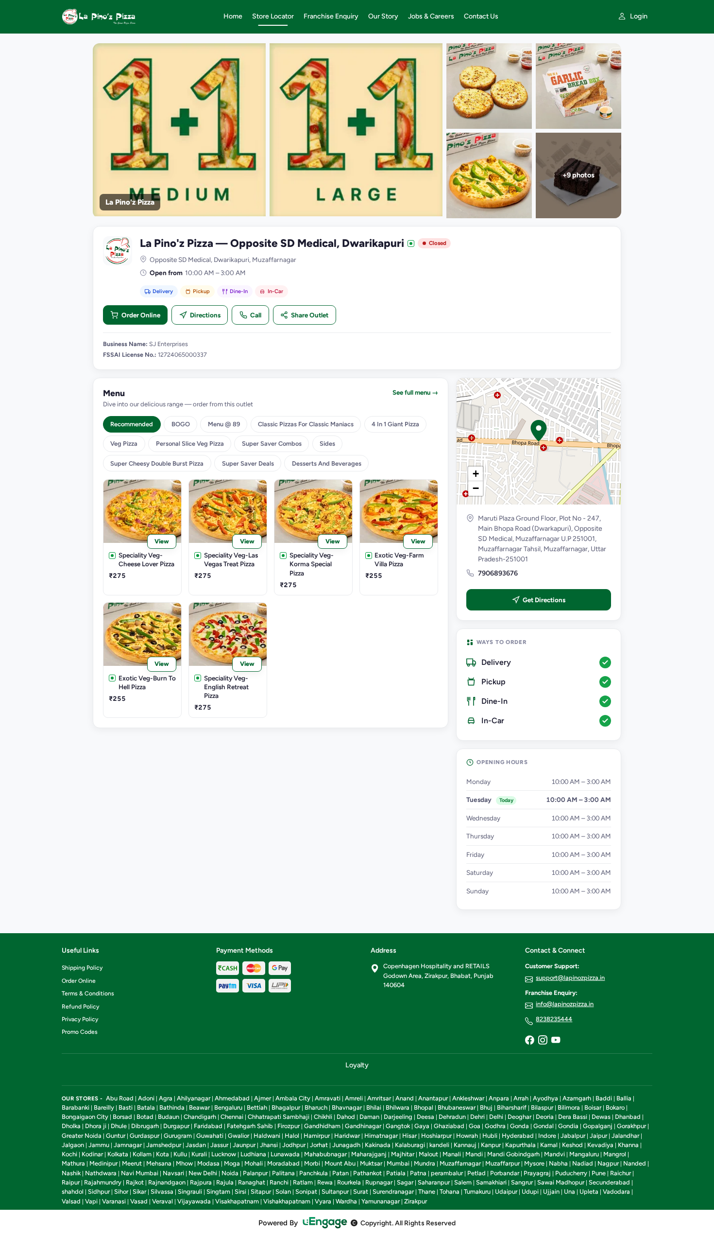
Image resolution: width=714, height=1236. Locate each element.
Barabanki (75, 1107)
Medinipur (103, 1163)
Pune (599, 1173)
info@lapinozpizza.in (565, 1004)
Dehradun (452, 1116)
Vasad (139, 1201)
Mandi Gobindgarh (513, 1154)
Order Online (140, 315)
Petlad (476, 1173)
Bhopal (423, 1107)
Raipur (71, 1182)
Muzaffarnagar (460, 1163)
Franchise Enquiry (331, 16)
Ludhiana (253, 1154)
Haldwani (267, 1135)
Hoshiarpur (436, 1135)
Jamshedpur (163, 1145)
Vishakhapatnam (286, 1201)
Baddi (603, 1098)
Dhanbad (628, 1116)
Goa (474, 1126)
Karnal (549, 1145)
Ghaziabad (449, 1126)
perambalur (447, 1173)
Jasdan (196, 1145)
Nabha (558, 1163)
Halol (292, 1135)
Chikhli (323, 1116)
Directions (205, 315)
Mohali (253, 1163)
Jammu (98, 1145)
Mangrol (614, 1154)
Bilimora (569, 1107)
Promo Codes (80, 1031)
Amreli (354, 1098)
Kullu (180, 1154)
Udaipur (506, 1191)
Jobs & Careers (431, 16)
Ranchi (279, 1182)
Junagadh (346, 1145)
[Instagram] (542, 1040)
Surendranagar (393, 1191)
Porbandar (504, 1173)
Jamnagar (128, 1145)
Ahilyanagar (193, 1098)
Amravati (327, 1098)
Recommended (131, 424)
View (161, 541)
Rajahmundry (102, 1182)
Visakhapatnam (237, 1201)
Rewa (325, 1182)
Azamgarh (576, 1098)
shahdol (73, 1191)
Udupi (530, 1191)
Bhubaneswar (457, 1107)
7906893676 (498, 573)
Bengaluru (228, 1107)
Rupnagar (378, 1182)
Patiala (396, 1173)
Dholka (71, 1126)
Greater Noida (82, 1135)
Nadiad (582, 1163)
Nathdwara (101, 1173)
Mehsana (158, 1163)
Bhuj (486, 1107)
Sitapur (261, 1191)
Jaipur (598, 1135)
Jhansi (269, 1145)
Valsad (71, 1201)
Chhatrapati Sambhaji (278, 1116)
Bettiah (257, 1107)
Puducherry (571, 1173)
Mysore (534, 1163)
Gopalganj (597, 1126)
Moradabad (283, 1163)
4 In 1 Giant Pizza (395, 424)
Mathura (73, 1163)
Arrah (520, 1098)
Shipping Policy (82, 967)
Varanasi (114, 1201)
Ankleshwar (468, 1098)
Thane (426, 1191)
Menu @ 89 (224, 424)
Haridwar (347, 1135)
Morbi (312, 1163)
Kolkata (117, 1154)
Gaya (421, 1126)
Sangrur (522, 1182)
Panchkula (313, 1173)
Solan (283, 1191)
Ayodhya (545, 1098)
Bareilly (104, 1107)
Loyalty (357, 1065)
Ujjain (551, 1191)
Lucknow (223, 1154)
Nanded (634, 1163)
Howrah (467, 1135)
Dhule (119, 1126)
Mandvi (554, 1154)
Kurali (199, 1154)
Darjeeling (398, 1116)
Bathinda (172, 1107)
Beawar (199, 1107)
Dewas (601, 1116)
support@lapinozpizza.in (570, 977)
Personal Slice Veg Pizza (190, 443)
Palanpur (255, 1173)
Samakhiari (491, 1182)
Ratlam (303, 1182)
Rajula (225, 1182)
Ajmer (262, 1098)
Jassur (219, 1145)
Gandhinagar (363, 1126)
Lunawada (285, 1154)
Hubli (489, 1135)
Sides (327, 443)
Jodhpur (294, 1145)
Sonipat (306, 1191)
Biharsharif (512, 1107)
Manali (451, 1154)
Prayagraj (537, 1173)
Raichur (620, 1173)
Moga (232, 1163)
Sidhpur (99, 1191)
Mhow (184, 1163)
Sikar (139, 1191)
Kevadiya (600, 1145)
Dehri (477, 1116)
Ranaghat (251, 1182)
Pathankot (367, 1173)
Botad (144, 1116)
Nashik (71, 1173)
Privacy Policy (80, 1019)
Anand (404, 1098)
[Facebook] (529, 1040)
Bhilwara (397, 1107)
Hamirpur (317, 1135)
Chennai (232, 1116)
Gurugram (178, 1135)
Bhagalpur (286, 1107)
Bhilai (373, 1107)
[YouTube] (555, 1040)
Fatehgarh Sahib (250, 1126)
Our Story (383, 16)
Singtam (218, 1191)
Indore (547, 1135)
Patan (340, 1173)
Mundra (424, 1163)
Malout (428, 1154)
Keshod (572, 1145)
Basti (126, 1107)
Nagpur (608, 1163)
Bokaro (615, 1107)
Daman (369, 1116)
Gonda (519, 1126)
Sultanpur (335, 1191)
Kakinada (378, 1145)
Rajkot (135, 1182)
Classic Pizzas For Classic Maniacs (306, 424)
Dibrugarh (145, 1126)
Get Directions (544, 600)
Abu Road (120, 1098)
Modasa (208, 1163)
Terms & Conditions (88, 993)
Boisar (592, 1107)
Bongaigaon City (85, 1116)
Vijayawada (194, 1201)
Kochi (69, 1154)
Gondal (543, 1126)
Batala (146, 1107)
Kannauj (465, 1145)
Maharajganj (369, 1154)
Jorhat (319, 1145)
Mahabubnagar (325, 1154)
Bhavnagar (347, 1107)
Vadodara (616, 1191)
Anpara (499, 1098)
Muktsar (371, 1163)
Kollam (142, 1154)
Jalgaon (73, 1145)
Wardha (346, 1201)
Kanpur (491, 1145)
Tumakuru (477, 1191)
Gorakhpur (631, 1126)
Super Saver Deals (248, 463)
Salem (463, 1182)
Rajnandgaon (167, 1182)
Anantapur (433, 1098)
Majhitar (402, 1154)
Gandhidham (322, 1126)
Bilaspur (542, 1107)
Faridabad (208, 1126)
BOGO (180, 424)
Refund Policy (80, 1006)
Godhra (495, 1126)
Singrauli (190, 1191)
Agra (165, 1098)
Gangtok (398, 1126)
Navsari (173, 1173)
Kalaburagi (410, 1145)
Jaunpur (244, 1145)
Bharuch (316, 1107)
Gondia (568, 1126)
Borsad (122, 1116)
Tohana (449, 1191)
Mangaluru (584, 1154)
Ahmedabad (232, 1098)
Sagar (405, 1182)
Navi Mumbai (139, 1173)
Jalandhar (625, 1135)
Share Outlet (309, 315)
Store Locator (273, 16)
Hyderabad (518, 1135)
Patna (418, 1173)
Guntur (115, 1135)
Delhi (496, 1116)
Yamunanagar (380, 1201)
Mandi (474, 1154)
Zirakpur (415, 1201)
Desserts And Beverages (326, 463)
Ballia (623, 1098)
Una (569, 1191)
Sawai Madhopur (560, 1182)
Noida (229, 1173)
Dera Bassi (572, 1116)
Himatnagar (381, 1135)
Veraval (162, 1201)
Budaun (168, 1116)
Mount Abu (340, 1163)
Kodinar (92, 1154)
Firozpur (288, 1126)
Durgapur (176, 1126)
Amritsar (379, 1098)
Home (232, 16)
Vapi (91, 1201)
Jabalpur (573, 1135)
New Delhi (202, 1173)
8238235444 (554, 1019)
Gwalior (238, 1135)
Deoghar (519, 1116)
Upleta (588, 1191)
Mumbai (398, 1163)
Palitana (283, 1173)
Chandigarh (200, 1116)
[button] (538, 430)
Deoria (545, 1116)
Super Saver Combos (272, 443)
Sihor (121, 1191)
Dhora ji (95, 1126)
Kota (162, 1154)
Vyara (323, 1201)
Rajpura (201, 1182)
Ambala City (292, 1098)
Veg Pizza (123, 443)
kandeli (439, 1145)
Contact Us (481, 16)
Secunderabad (609, 1182)
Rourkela (349, 1182)
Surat (360, 1191)
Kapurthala (520, 1145)
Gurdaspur (144, 1135)
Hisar (409, 1135)
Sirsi (240, 1191)
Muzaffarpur (502, 1163)
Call (255, 315)
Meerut (132, 1163)
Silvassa (162, 1191)
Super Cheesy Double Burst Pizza (157, 463)
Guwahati (209, 1135)
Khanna (628, 1145)
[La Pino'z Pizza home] (137, 16)
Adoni (146, 1098)
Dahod (346, 1116)
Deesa (425, 1116)
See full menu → (415, 392)
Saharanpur (434, 1182)
